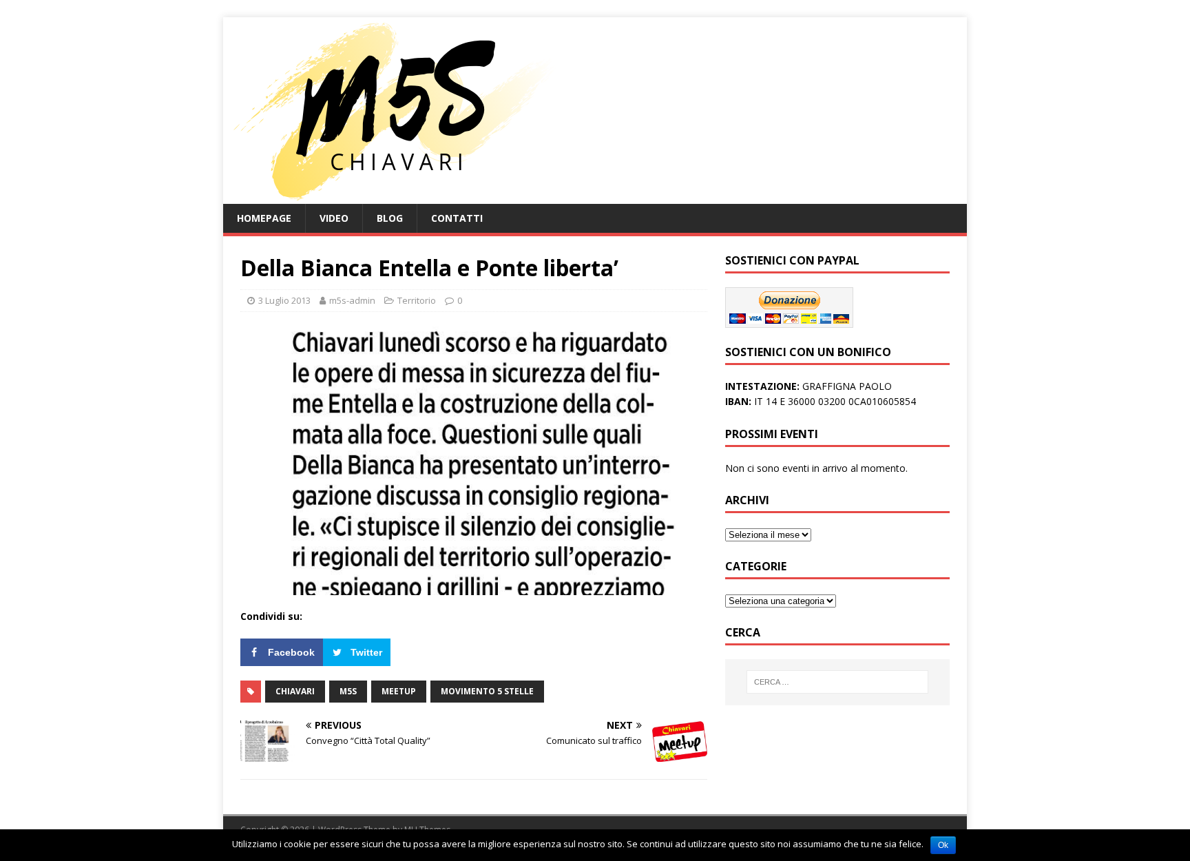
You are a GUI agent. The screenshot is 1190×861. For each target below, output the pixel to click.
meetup (399, 691)
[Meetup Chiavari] (391, 196)
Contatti (457, 218)
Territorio (416, 300)
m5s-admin (352, 300)
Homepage (264, 218)
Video (334, 218)
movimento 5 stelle (487, 691)
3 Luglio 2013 (284, 300)
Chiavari (295, 691)
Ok (943, 845)
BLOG (390, 218)
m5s (348, 691)
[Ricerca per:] (837, 682)
